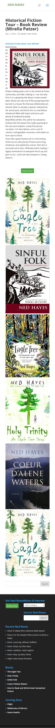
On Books (22, 33)
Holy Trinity (12, 675)
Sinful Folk (12, 679)
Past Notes (32, 33)
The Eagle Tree (14, 671)
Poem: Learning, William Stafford (22, 642)
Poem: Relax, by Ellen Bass (19, 646)
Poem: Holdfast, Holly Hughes (20, 650)
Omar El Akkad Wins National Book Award (26, 631)
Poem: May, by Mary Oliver (19, 654)
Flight (10, 704)
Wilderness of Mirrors (17, 708)
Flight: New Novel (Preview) (19, 658)
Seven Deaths (13, 712)
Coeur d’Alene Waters (17, 684)
